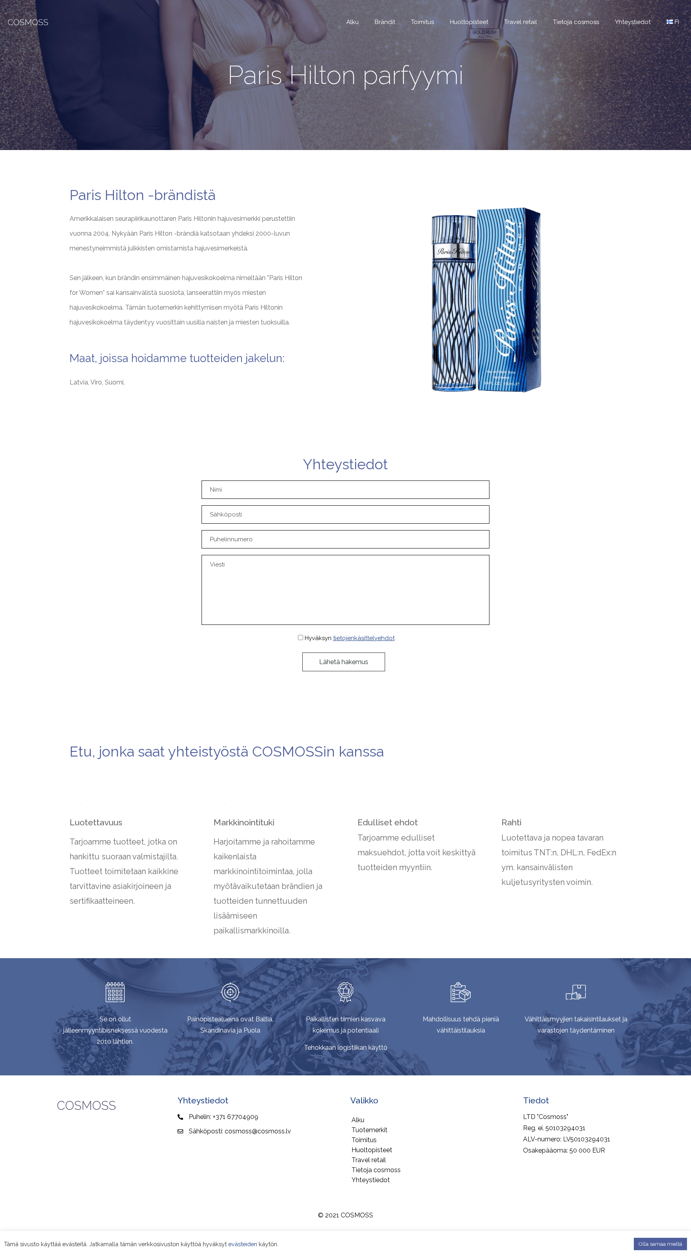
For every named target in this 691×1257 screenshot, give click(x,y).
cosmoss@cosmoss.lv (258, 1131)
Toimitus (364, 1140)
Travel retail (368, 1160)
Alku (357, 1120)
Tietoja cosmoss (376, 1170)
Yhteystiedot (370, 1180)
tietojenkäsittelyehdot (364, 638)
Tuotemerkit (369, 1130)
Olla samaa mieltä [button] (660, 1244)
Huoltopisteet (371, 1150)
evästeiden (242, 1244)
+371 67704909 (235, 1117)
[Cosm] (28, 22)
